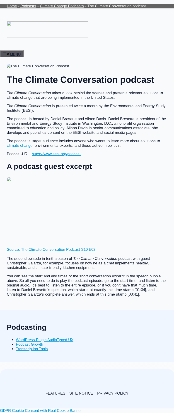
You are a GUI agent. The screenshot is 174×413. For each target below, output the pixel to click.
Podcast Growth (29, 344)
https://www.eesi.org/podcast (56, 154)
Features (55, 393)
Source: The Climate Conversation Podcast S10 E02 (51, 249)
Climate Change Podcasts (62, 6)
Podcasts (28, 6)
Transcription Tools (32, 349)
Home (12, 6)
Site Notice (81, 393)
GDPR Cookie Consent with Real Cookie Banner (41, 410)
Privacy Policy (112, 393)
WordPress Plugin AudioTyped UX (44, 340)
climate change (19, 145)
